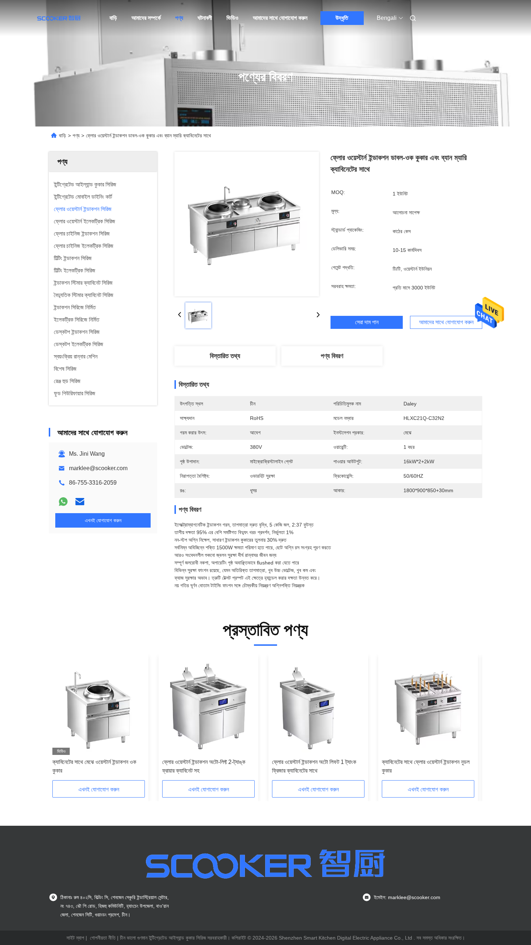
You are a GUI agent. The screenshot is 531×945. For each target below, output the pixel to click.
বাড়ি (113, 18)
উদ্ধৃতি (342, 18)
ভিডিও (232, 18)
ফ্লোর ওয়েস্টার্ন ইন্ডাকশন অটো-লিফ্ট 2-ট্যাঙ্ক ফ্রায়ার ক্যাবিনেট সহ (203, 766)
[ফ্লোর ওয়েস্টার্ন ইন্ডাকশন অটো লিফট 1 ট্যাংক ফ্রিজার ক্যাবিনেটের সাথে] (318, 706)
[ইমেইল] (80, 501)
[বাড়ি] (59, 18)
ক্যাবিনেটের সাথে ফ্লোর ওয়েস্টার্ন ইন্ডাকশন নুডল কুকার (426, 766)
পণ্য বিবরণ (332, 356)
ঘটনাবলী (205, 18)
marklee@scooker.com (98, 468)
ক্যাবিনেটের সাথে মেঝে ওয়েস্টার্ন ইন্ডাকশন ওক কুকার (94, 766)
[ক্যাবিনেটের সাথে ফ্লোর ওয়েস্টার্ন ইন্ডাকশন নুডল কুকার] (428, 706)
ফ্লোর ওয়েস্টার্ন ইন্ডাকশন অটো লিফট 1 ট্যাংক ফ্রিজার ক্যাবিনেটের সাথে (314, 766)
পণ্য (179, 18)
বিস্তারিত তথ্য (225, 356)
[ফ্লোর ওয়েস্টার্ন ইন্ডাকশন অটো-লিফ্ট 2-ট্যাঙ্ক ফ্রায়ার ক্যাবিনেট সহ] (208, 706)
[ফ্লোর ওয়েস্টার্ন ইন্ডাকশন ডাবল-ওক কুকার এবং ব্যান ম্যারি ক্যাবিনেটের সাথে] (246, 224)
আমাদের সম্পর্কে (146, 18)
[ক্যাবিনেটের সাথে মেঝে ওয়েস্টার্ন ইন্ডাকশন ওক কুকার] (98, 706)
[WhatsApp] (63, 501)
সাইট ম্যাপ (75, 938)
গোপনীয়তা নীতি (103, 938)
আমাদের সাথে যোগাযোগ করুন (280, 18)
